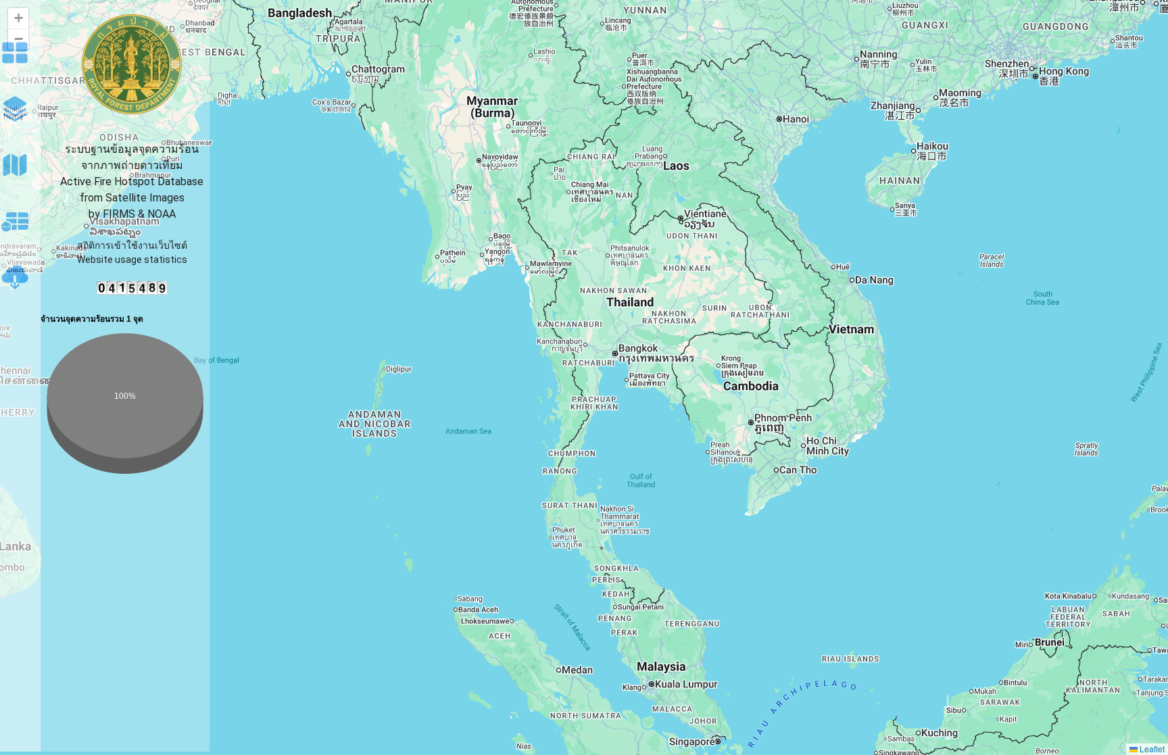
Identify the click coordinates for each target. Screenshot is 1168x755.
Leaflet (1151, 748)
